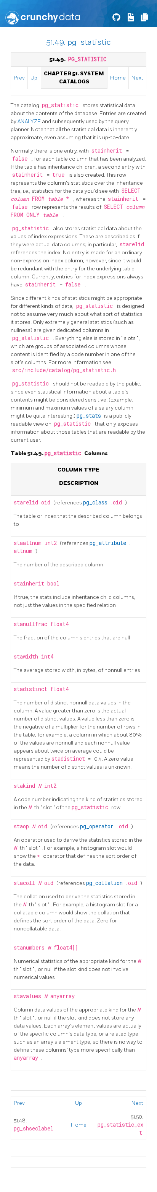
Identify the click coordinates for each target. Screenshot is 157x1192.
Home (118, 78)
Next (137, 78)
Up (33, 78)
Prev (19, 78)
